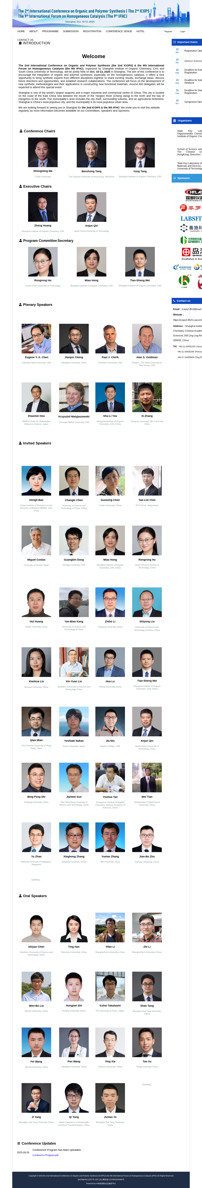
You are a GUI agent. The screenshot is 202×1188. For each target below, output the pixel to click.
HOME (21, 31)
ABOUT (33, 31)
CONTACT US (25, 40)
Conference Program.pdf (45, 1155)
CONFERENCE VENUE (119, 31)
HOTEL (140, 31)
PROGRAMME (50, 31)
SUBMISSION (71, 31)
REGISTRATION (92, 31)
